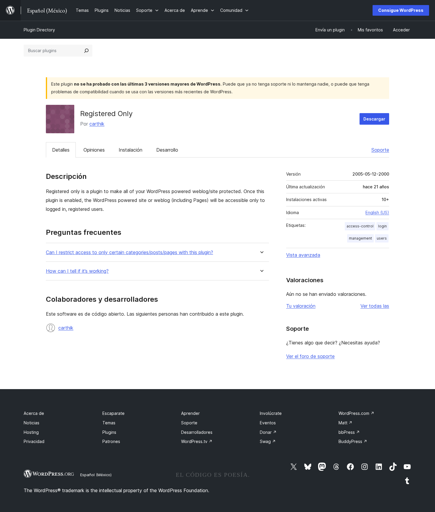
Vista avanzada (303, 255)
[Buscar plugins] (86, 51)
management (360, 238)
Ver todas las (374, 306)
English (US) (377, 212)
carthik (96, 124)
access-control (360, 226)
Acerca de (34, 413)
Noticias (31, 422)
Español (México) (96, 474)
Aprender (190, 413)
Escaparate (113, 413)
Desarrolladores (196, 432)
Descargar (374, 118)
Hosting (31, 432)
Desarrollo (167, 150)
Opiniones (94, 150)
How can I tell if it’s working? (77, 271)
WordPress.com (356, 413)
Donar (268, 432)
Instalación (130, 150)
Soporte (380, 150)
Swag (268, 441)
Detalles (61, 150)
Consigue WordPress (400, 10)
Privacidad (34, 441)
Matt (345, 422)
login (382, 226)
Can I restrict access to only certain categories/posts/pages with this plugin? (129, 252)
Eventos (268, 422)
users (382, 238)
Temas (108, 422)
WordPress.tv (196, 441)
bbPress (349, 432)
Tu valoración (300, 306)
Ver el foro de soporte (310, 356)
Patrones (111, 441)
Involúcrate (271, 413)
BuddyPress (353, 441)
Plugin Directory (39, 29)
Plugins (109, 432)
